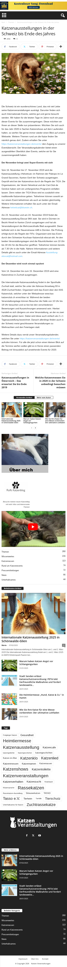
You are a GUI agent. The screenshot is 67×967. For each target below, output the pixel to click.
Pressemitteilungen (10, 570)
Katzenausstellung (21, 747)
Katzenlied (49, 758)
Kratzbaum (49, 782)
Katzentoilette (41, 769)
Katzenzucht (34, 781)
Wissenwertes (8, 556)
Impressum (23, 959)
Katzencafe (49, 747)
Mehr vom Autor (44, 397)
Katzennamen (29, 763)
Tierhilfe (39, 798)
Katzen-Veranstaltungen (40, 963)
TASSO (47, 793)
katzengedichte (8, 753)
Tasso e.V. (11, 798)
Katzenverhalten (13, 781)
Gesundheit (27, 735)
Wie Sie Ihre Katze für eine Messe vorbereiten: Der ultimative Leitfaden (55, 421)
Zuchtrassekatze (41, 804)
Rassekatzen (31, 787)
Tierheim (28, 798)
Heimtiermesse (17, 741)
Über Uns (34, 959)
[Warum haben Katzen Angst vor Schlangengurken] (33, 409)
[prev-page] (31, 427)
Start (3, 22)
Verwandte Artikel (24, 397)
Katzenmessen (10, 763)
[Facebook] (27, 836)
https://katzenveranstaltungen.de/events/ (22, 144)
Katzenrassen (8, 561)
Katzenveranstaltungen (25, 775)
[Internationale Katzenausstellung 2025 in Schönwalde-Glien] (12, 409)
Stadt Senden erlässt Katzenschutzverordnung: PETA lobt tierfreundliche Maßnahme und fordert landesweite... (40, 680)
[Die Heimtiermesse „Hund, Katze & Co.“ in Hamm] (9, 699)
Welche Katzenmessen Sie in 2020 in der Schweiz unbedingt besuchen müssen (50, 382)
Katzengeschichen (25, 753)
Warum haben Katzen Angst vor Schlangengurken (36, 663)
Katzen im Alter (10, 758)
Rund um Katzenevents (12, 566)
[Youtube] (40, 836)
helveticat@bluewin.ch (21, 207)
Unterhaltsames (9, 580)
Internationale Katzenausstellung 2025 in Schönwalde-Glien (11, 421)
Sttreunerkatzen (33, 793)
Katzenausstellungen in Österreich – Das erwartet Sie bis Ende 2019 (15, 382)
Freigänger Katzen (10, 735)
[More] (60, 47)
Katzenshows (15, 769)
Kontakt (45, 959)
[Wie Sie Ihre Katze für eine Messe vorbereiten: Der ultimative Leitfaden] (55, 409)
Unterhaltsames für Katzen (13, 805)
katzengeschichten (43, 753)
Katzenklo (29, 758)
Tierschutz (52, 798)
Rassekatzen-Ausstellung (12, 793)
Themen (11, 22)
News (4, 575)
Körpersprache (8, 788)
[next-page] (35, 427)
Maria (4, 645)
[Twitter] (34, 836)
